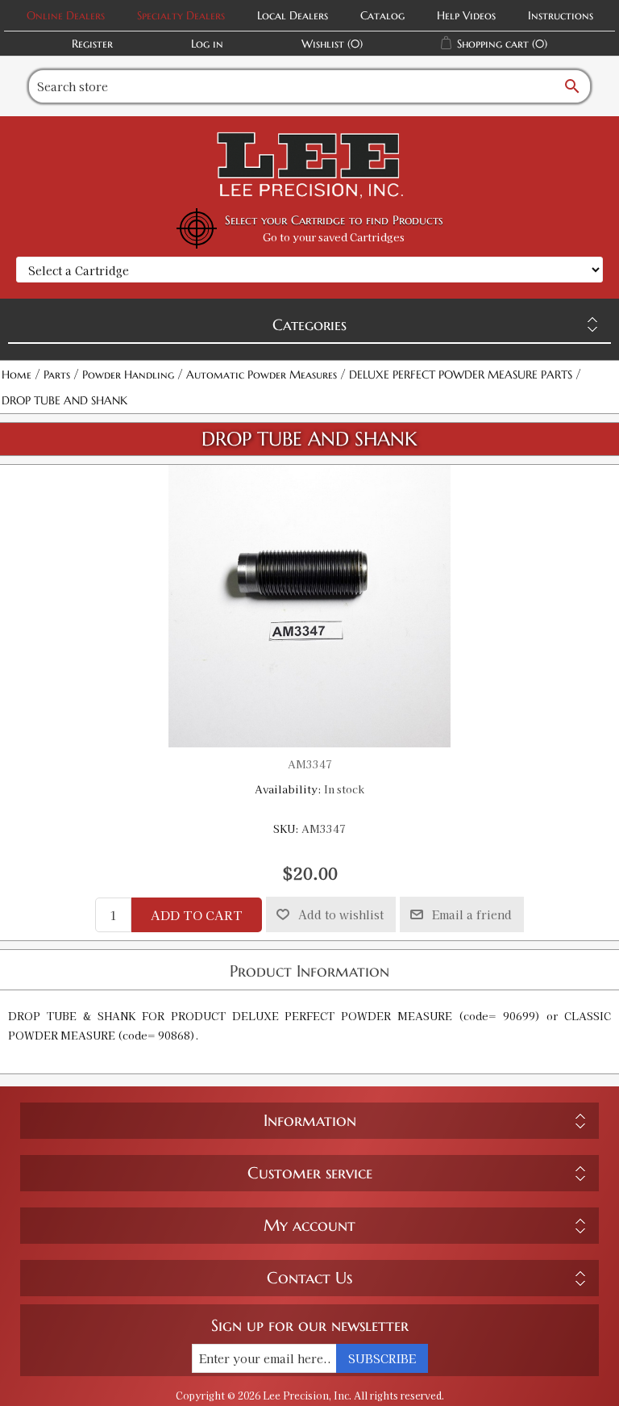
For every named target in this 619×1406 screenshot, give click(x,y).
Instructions (560, 15)
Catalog (382, 15)
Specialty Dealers (181, 15)
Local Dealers (292, 15)
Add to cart (197, 914)
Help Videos (466, 15)
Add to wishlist (341, 914)
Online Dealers (66, 15)
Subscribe (382, 1358)
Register (92, 43)
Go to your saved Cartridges (334, 237)
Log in (207, 43)
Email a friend (472, 914)
